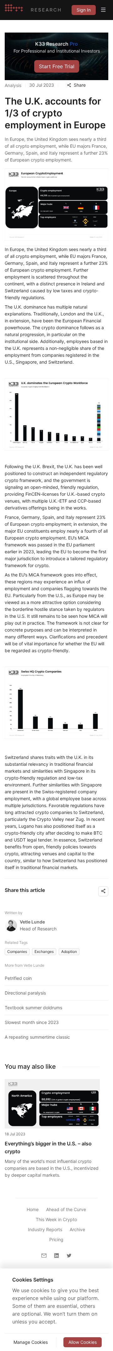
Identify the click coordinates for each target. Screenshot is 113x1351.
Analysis (13, 85)
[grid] (84, 10)
